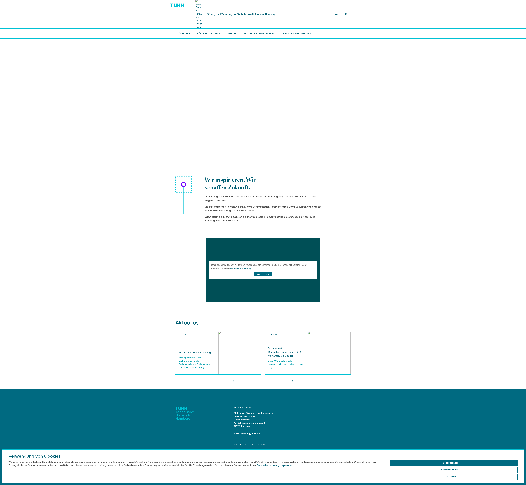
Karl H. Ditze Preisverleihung (195, 352)
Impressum (286, 465)
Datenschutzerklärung (240, 269)
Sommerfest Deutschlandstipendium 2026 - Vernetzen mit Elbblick (285, 352)
